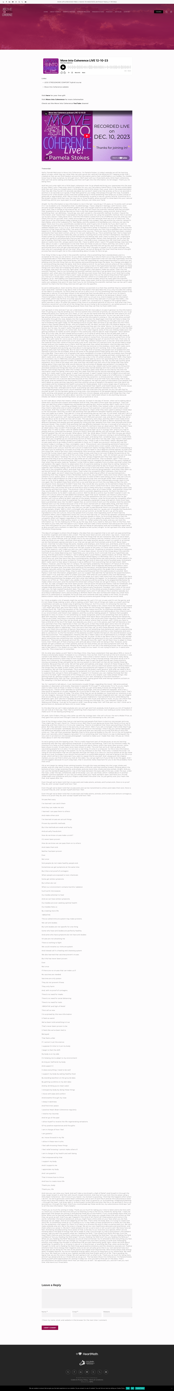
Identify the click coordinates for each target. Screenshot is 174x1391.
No (132, 1388)
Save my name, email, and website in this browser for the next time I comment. (75, 1320)
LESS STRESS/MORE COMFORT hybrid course (62, 82)
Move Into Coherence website (56, 87)
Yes (128, 1388)
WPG (91, 1382)
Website (106, 1312)
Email (75, 1312)
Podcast (87, 40)
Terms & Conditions (96, 1380)
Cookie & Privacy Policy (79, 1380)
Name (45, 1312)
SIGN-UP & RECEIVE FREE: (87, 2)
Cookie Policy (140, 1388)
